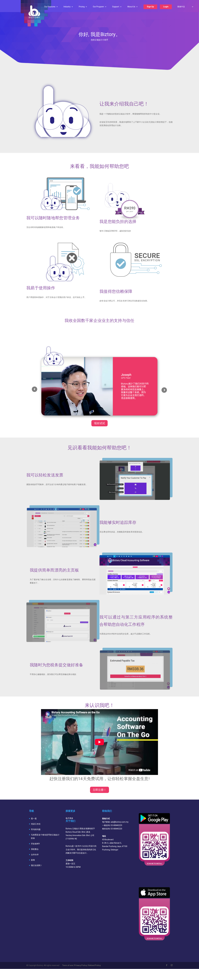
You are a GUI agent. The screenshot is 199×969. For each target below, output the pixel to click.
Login (165, 7)
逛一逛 (34, 818)
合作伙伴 (35, 854)
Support (115, 7)
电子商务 (69, 818)
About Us (131, 7)
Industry (67, 7)
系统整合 (35, 849)
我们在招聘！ (36, 865)
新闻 (33, 860)
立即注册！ (99, 789)
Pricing (82, 7)
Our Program (98, 7)
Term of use (67, 965)
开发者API (35, 844)
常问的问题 (35, 829)
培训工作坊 (35, 824)
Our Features (49, 7)
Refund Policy (94, 965)
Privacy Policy (80, 965)
